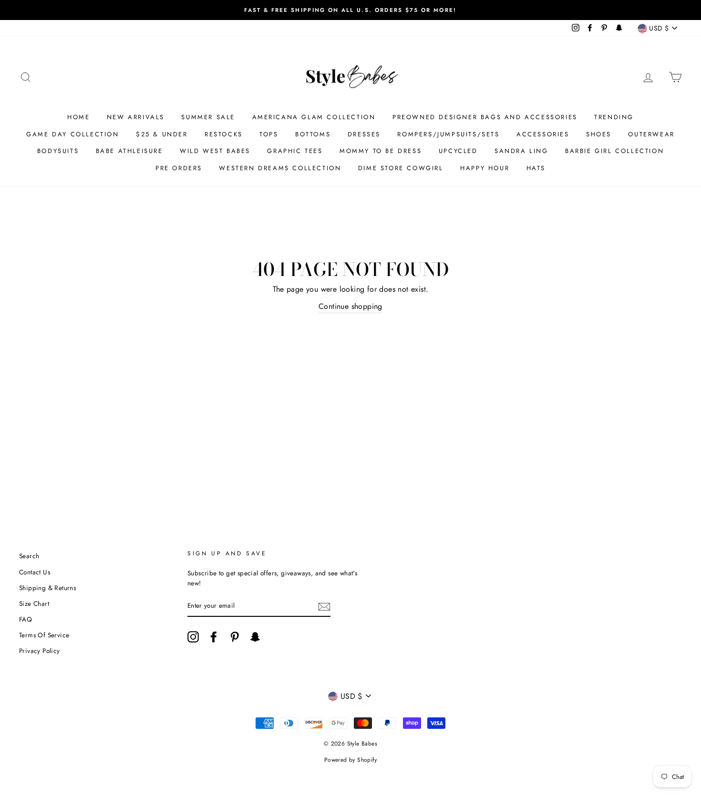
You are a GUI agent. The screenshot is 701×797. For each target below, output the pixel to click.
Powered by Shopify (350, 760)
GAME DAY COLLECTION (72, 134)
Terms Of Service (44, 635)
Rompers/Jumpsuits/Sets (448, 134)
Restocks (224, 134)
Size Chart (34, 603)
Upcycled (458, 150)
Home (78, 117)
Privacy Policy (39, 650)
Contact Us (34, 572)
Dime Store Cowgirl (400, 168)
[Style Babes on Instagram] (193, 637)
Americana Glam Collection (314, 117)
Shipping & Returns (47, 588)
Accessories (542, 134)
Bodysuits (58, 150)
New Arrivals (136, 117)
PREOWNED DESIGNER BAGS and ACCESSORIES (484, 117)
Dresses (364, 134)
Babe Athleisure (129, 150)
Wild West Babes (215, 150)
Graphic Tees (294, 150)
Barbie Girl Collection (614, 150)
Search (29, 556)
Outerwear (651, 134)
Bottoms (312, 134)
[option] (350, 10)
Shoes (598, 134)
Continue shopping (350, 306)
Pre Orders (178, 168)
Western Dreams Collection (280, 168)
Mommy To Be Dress (381, 150)
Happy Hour (484, 168)
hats (536, 168)
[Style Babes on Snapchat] (255, 637)
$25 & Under (162, 134)
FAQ (25, 619)
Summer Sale (208, 117)
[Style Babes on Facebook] (213, 637)
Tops (268, 134)
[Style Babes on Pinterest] (234, 637)
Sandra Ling (521, 150)
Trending (614, 117)
